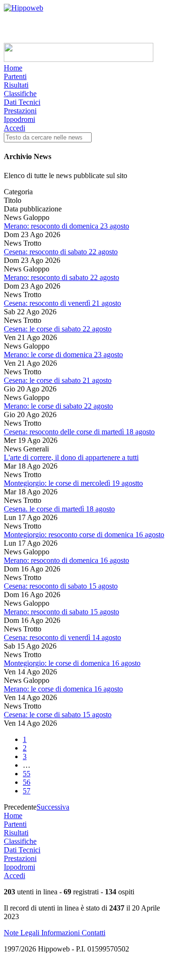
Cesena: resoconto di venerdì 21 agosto (62, 303)
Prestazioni (20, 111)
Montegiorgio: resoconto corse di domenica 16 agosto (84, 535)
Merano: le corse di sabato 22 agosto (58, 406)
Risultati (16, 85)
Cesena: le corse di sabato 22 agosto (58, 329)
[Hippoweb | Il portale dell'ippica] (23, 8)
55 (26, 774)
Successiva (53, 807)
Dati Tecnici (22, 102)
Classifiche (20, 94)
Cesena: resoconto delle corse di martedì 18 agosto (79, 432)
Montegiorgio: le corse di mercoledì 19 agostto (73, 483)
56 (26, 782)
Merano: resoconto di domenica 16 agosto (66, 560)
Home (13, 68)
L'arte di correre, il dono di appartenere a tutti (71, 457)
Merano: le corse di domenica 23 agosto (63, 354)
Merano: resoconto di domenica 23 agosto (66, 226)
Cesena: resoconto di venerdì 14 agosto (62, 637)
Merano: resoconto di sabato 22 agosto (61, 277)
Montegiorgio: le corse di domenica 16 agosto (72, 663)
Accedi (14, 128)
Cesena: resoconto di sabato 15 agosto (61, 586)
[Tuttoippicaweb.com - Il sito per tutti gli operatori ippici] (78, 59)
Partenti (15, 76)
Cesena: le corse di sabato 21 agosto (58, 380)
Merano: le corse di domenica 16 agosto (63, 689)
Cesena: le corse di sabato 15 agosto (58, 715)
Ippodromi (19, 119)
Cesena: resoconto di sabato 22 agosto (61, 252)
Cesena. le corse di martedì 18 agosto (59, 509)
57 (26, 791)
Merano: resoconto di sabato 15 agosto (61, 612)
